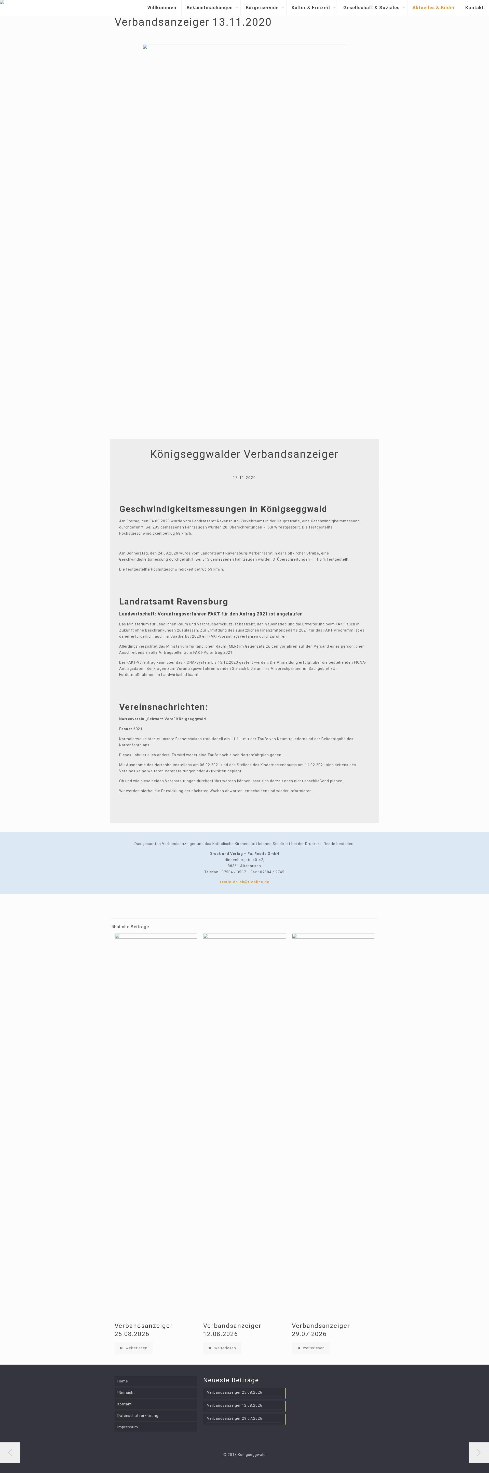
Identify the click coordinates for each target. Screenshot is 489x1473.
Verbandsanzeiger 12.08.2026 (234, 1405)
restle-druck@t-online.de (244, 882)
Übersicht (126, 1393)
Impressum (127, 1427)
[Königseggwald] (2, 7)
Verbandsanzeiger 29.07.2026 (234, 1418)
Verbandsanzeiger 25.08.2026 (234, 1392)
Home (122, 1381)
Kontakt (124, 1404)
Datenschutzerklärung (137, 1416)
